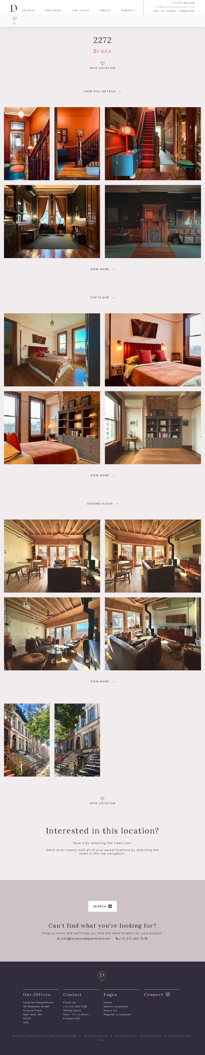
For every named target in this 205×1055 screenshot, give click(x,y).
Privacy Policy (124, 1036)
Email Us (69, 1002)
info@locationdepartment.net (175, 7)
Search (28, 10)
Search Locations (116, 1006)
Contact (128, 10)
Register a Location (118, 1014)
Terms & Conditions (96, 1036)
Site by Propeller (151, 1036)
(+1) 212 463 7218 (183, 3)
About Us (110, 1010)
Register (53, 10)
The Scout (81, 10)
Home (108, 1002)
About (105, 10)
